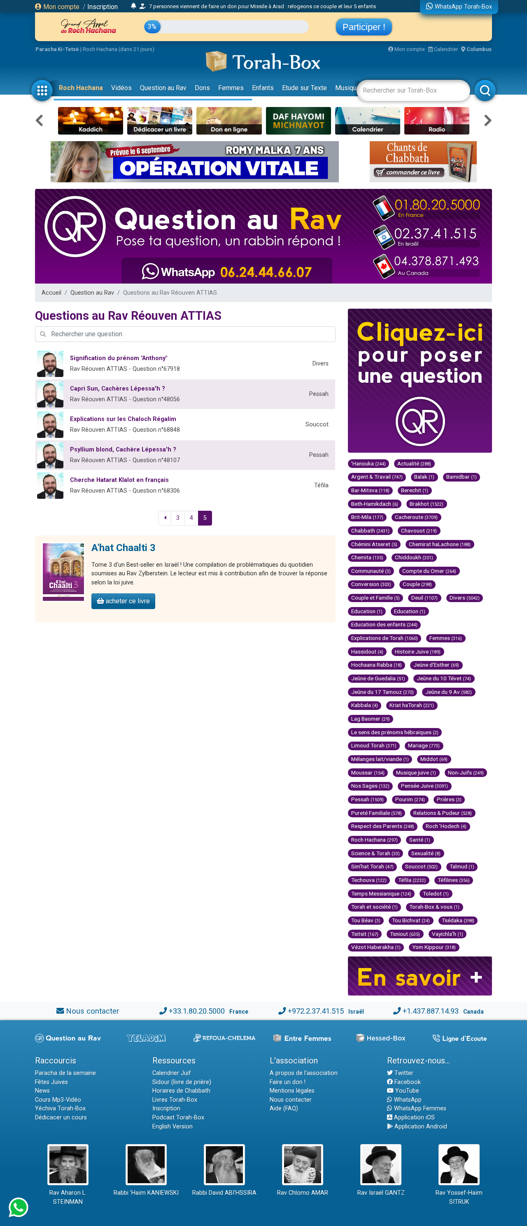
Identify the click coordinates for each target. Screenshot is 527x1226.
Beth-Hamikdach (374, 503)
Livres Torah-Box (174, 1099)
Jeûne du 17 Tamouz (382, 692)
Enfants (263, 88)
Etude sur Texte (304, 88)
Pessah (367, 799)
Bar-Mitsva (370, 490)
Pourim (410, 799)
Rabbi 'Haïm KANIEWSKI (146, 1192)
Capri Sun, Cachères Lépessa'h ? (117, 388)
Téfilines (454, 880)
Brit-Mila (367, 517)
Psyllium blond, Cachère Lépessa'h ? (123, 449)
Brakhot (426, 503)
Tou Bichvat (411, 920)
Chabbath (370, 530)
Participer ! (364, 27)
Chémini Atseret (374, 544)
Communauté (371, 571)
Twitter (403, 1073)
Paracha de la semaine (65, 1073)
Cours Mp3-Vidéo (58, 1099)
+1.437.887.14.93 (431, 1011)
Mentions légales (292, 1090)
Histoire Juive (418, 651)
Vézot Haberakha (376, 947)
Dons (202, 88)
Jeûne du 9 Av (448, 692)
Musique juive (416, 772)
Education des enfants (384, 624)
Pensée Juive (424, 785)
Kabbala (364, 705)
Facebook (407, 1082)
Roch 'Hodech (446, 826)
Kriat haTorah (411, 705)
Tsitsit (364, 934)
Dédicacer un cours (61, 1117)
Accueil (51, 292)
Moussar (368, 772)
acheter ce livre (127, 601)
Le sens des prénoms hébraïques (394, 732)
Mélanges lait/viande (380, 759)
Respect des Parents (382, 826)
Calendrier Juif (171, 1073)
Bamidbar (461, 476)
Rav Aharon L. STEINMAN (67, 1197)
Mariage (424, 745)
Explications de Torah (384, 638)
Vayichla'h (447, 934)
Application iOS (413, 1117)
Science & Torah (375, 853)
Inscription (102, 7)
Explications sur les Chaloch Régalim (123, 419)
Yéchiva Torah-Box (60, 1108)
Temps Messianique (381, 893)
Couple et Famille (375, 597)
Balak (424, 476)
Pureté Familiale (376, 813)
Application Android (420, 1126)
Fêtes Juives (51, 1082)
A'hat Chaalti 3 (123, 548)
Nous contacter (92, 1011)
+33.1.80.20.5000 (197, 1011)
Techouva (369, 880)
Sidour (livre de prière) (181, 1082)
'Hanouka (368, 463)
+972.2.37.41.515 (316, 1011)
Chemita (367, 557)
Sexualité (426, 853)
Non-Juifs (466, 772)
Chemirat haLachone (440, 544)
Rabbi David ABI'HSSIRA (224, 1192)
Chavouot (419, 530)
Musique (347, 88)
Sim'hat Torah (372, 866)
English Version (172, 1126)
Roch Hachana (81, 88)
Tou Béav (365, 920)
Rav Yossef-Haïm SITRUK (459, 1197)
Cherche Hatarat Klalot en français (119, 480)
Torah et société (374, 906)
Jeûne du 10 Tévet (444, 678)
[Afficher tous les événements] (133, 6)
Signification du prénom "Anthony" (118, 358)
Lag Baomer (370, 718)
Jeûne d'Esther (436, 664)
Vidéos (121, 88)
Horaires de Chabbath (181, 1090)
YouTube (406, 1090)
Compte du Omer (429, 571)
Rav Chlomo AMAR (302, 1192)
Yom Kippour (434, 947)
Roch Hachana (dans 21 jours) (118, 49)
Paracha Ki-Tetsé (57, 49)
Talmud (462, 866)
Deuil (424, 597)
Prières (449, 799)
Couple (417, 584)
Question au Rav (163, 88)
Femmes (231, 88)
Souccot (421, 866)
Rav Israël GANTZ (381, 1192)
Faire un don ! (287, 1082)
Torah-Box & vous (434, 906)
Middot (434, 759)
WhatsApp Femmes (419, 1108)
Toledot (436, 893)
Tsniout (405, 934)
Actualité (414, 463)
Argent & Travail (377, 476)
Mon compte (60, 7)
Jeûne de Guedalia (378, 678)
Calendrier (445, 49)
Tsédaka (458, 920)
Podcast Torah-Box (178, 1117)
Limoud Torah (373, 745)
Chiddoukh (414, 557)
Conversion (371, 584)
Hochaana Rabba (376, 664)
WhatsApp (407, 1099)
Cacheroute (416, 517)
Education (366, 611)
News (42, 1090)
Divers (465, 597)
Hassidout (367, 651)
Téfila (412, 880)
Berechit (414, 490)
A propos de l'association (304, 1073)
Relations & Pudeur (442, 813)
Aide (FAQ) (284, 1108)
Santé (419, 839)
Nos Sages (370, 785)
